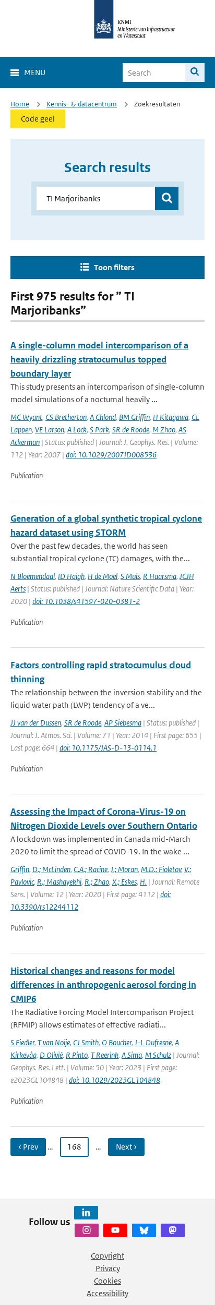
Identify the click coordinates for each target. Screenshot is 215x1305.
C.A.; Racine (91, 869)
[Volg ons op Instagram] (87, 1230)
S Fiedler (22, 1042)
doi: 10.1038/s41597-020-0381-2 (86, 601)
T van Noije (54, 1042)
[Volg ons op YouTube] (115, 1230)
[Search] (195, 72)
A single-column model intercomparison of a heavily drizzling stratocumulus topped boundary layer (99, 359)
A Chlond (103, 417)
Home (19, 104)
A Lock (77, 429)
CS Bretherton (66, 417)
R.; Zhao (97, 882)
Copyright (107, 1256)
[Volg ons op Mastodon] (173, 1230)
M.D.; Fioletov (161, 869)
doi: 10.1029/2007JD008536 (111, 455)
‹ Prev (28, 1147)
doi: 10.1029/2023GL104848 (114, 1080)
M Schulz (158, 1055)
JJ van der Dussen (35, 723)
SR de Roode (130, 429)
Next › (126, 1147)
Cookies (107, 1281)
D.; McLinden (51, 869)
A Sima (132, 1055)
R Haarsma (159, 576)
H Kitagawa (170, 417)
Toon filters (114, 267)
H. (143, 882)
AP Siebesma (122, 723)
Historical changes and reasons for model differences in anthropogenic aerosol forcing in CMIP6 (103, 985)
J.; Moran (124, 869)
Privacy (107, 1268)
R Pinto (77, 1055)
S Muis (130, 576)
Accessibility (107, 1293)
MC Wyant (26, 417)
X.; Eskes (124, 882)
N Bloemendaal (32, 576)
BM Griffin (134, 417)
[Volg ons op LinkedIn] (86, 1213)
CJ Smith (86, 1042)
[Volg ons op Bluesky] (144, 1230)
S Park (99, 429)
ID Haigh (71, 576)
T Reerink (104, 1055)
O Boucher (117, 1042)
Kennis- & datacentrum (81, 104)
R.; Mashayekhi (59, 882)
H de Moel (102, 576)
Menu (34, 72)
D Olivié (51, 1055)
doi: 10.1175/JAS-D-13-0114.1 (108, 748)
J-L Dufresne (153, 1042)
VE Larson (49, 429)
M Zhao (163, 429)
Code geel (38, 119)
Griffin (19, 869)
